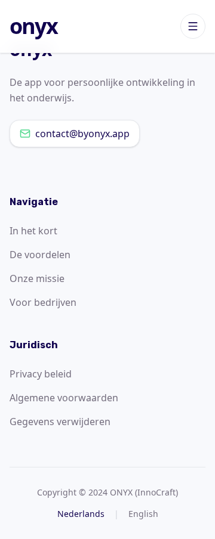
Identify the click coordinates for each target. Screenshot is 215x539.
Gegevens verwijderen (60, 421)
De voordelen (40, 254)
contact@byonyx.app (82, 133)
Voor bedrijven (43, 302)
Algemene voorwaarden (64, 397)
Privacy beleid (41, 373)
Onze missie (37, 278)
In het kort (33, 230)
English (143, 513)
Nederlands (81, 513)
